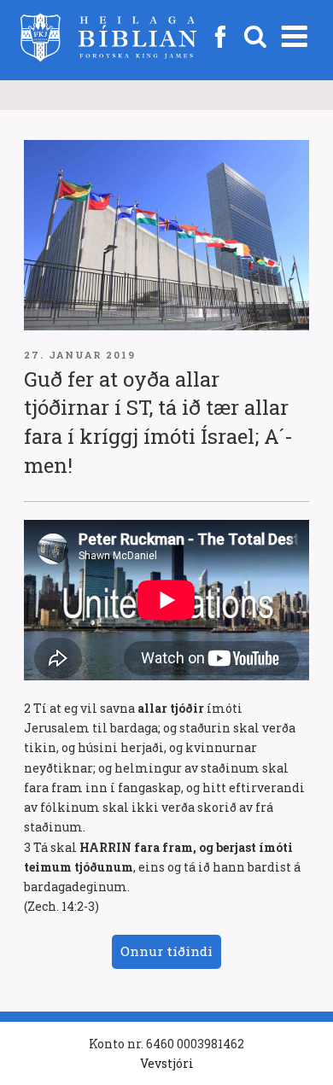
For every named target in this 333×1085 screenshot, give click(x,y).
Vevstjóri (167, 1063)
